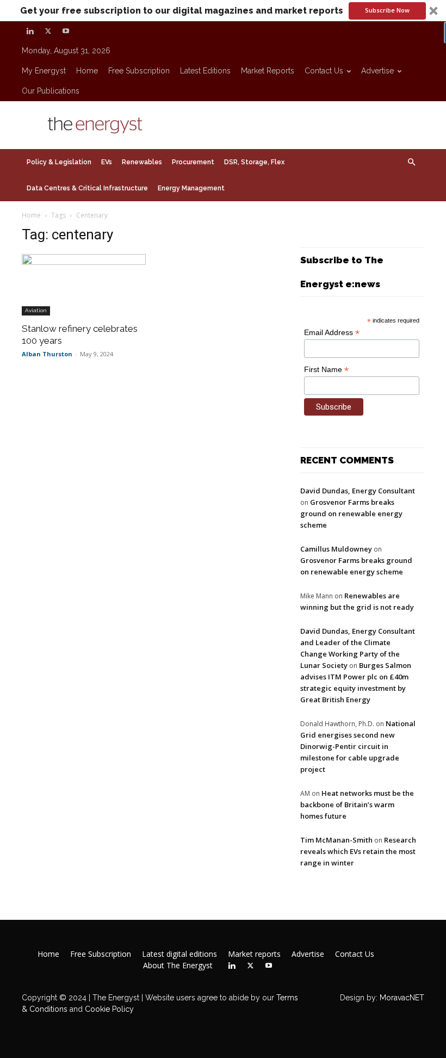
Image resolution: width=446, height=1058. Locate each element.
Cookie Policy (109, 1009)
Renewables (142, 162)
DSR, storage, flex (254, 162)
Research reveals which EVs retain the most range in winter (358, 851)
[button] (223, 10)
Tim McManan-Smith (336, 840)
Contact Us (324, 70)
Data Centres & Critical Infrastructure (87, 188)
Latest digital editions (179, 954)
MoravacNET (402, 997)
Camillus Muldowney (336, 549)
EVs (106, 162)
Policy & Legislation (59, 162)
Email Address (332, 332)
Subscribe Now (387, 10)
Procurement (193, 162)
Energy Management (191, 188)
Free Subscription (139, 70)
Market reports (267, 70)
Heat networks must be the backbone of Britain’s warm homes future (357, 804)
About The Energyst (178, 965)
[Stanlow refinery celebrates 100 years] (84, 284)
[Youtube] (66, 31)
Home (87, 70)
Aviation (36, 310)
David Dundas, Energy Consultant (357, 491)
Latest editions (205, 70)
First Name (326, 369)
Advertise (377, 70)
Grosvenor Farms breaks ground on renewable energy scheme (351, 513)
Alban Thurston (47, 354)
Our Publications (50, 90)
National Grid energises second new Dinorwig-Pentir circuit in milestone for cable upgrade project (358, 746)
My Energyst (44, 70)
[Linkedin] (30, 31)
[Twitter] (48, 31)
